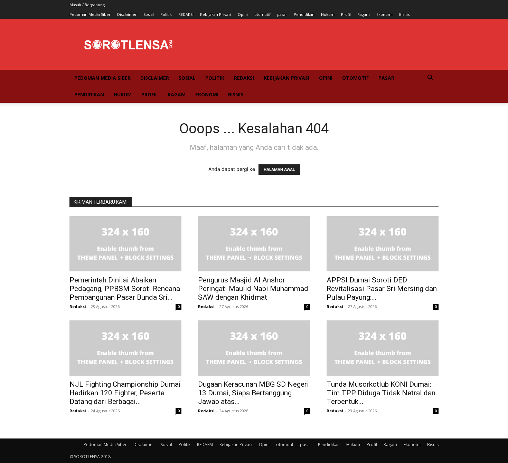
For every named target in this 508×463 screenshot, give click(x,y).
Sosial (148, 14)
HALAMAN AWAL (279, 169)
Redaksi (77, 306)
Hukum (328, 14)
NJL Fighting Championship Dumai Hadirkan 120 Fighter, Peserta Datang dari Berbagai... (125, 393)
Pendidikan (304, 14)
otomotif (262, 14)
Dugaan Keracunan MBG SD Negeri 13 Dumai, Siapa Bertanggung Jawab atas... (253, 393)
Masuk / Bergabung (87, 4)
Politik (166, 14)
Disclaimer (127, 14)
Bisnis (404, 14)
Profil (346, 14)
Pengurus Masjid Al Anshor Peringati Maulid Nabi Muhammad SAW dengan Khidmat (253, 288)
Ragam (363, 14)
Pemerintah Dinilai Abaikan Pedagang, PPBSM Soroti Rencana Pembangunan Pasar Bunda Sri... (124, 288)
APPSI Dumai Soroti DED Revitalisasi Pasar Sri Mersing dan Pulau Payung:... (382, 288)
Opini (243, 14)
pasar (282, 14)
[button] (430, 78)
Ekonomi (384, 14)
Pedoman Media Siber (90, 14)
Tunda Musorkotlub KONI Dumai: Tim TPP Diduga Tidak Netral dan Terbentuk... (381, 393)
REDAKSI (186, 14)
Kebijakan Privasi (215, 14)
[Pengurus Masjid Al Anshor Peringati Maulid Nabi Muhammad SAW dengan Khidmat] (254, 243)
